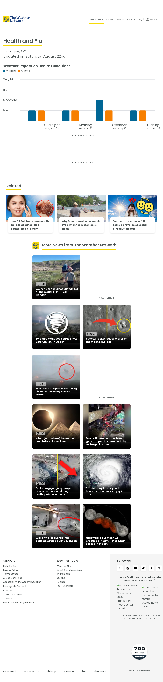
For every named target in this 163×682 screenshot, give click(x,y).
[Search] (140, 19)
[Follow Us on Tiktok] (143, 568)
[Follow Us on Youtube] (135, 568)
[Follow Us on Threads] (151, 568)
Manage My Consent (14, 586)
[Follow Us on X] (159, 568)
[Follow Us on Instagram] (128, 568)
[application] (81, 99)
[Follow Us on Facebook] (120, 568)
